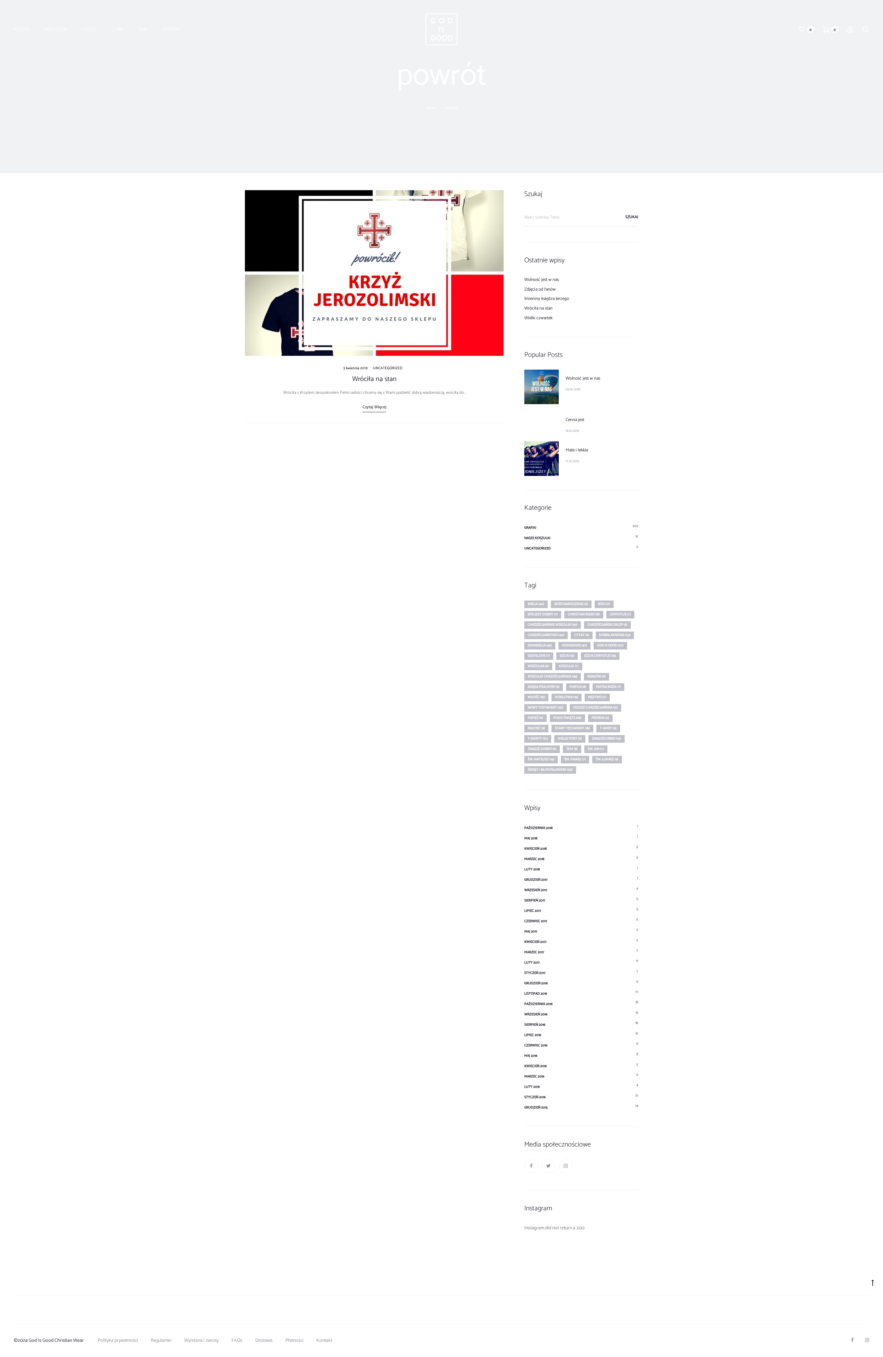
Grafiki (530, 527)
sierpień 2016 (534, 1024)
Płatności (294, 1341)
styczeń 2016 (535, 1097)
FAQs (142, 29)
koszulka (538, 666)
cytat (581, 635)
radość (536, 728)
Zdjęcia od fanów (540, 289)
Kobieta (22, 29)
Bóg (604, 604)
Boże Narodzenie (571, 604)
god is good (610, 645)
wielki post (570, 738)
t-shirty (538, 738)
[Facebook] (531, 1166)
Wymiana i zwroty (201, 1341)
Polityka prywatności (118, 1341)
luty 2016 (532, 1087)
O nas (117, 29)
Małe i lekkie (577, 450)
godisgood (574, 645)
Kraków (596, 676)
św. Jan (596, 749)
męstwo (597, 697)
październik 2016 (538, 1004)
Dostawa (263, 1341)
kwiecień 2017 (535, 942)
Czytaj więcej (374, 407)
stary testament (572, 728)
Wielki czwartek (538, 318)
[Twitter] (548, 1166)
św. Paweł (575, 759)
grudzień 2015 (536, 1107)
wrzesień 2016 (535, 1014)
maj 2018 (530, 838)
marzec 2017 (534, 952)
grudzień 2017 (536, 879)
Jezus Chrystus (600, 655)
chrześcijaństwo (546, 635)
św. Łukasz (607, 759)
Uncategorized (387, 368)
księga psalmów (543, 687)
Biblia (536, 604)
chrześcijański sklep (607, 624)
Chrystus (620, 614)
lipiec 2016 (532, 1035)
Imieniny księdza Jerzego (546, 298)
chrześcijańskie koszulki (552, 624)
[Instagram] (566, 1166)
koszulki (569, 666)
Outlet (89, 29)
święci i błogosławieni (550, 769)
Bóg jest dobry (543, 614)
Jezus (567, 655)
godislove (539, 655)
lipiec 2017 (532, 911)
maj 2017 (530, 931)
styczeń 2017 (535, 973)
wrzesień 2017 (535, 890)
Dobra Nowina (615, 635)
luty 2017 (532, 962)
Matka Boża (608, 687)
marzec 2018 (534, 859)
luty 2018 (532, 869)
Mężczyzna (55, 29)
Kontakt (171, 29)
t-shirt (608, 728)
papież (535, 718)
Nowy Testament (545, 707)
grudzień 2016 (536, 983)
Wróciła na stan (374, 379)
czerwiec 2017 (535, 921)
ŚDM (572, 749)
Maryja (577, 687)
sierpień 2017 (534, 900)
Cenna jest (575, 419)
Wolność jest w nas (541, 279)
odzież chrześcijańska (595, 707)
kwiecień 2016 (535, 1066)
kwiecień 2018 (535, 848)
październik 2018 (538, 828)
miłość (536, 697)
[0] (801, 29)
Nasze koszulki (537, 538)
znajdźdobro (606, 738)
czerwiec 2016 (535, 1045)
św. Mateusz (541, 759)
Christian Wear (584, 614)
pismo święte (567, 718)
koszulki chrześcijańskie (552, 676)
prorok (600, 718)
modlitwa (566, 697)
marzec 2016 (534, 1076)
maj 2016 (530, 1055)
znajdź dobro (542, 749)
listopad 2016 (535, 993)
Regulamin (161, 1341)
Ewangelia (540, 645)
